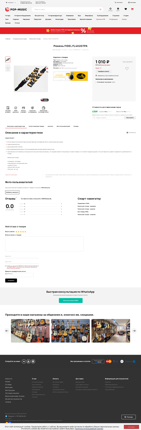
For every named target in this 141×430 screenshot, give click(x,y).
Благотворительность (38, 394)
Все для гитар (39, 15)
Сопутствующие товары (36, 126)
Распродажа (113, 19)
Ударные (16, 19)
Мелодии (8, 387)
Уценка (124, 19)
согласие (13, 266)
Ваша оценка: (10, 231)
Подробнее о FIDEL (83, 203)
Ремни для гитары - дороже (86, 209)
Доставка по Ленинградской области (87, 389)
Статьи (17, 23)
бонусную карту (105, 65)
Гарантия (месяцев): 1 (11, 175)
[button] (7, 331)
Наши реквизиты (110, 389)
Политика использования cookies (89, 429)
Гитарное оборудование (22, 15)
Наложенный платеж (58, 389)
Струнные (116, 15)
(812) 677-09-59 (40, 3)
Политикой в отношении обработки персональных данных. (22, 267)
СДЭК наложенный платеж (60, 392)
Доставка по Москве (82, 387)
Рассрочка (56, 384)
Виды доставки (80, 382)
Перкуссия (37, 19)
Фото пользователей (63, 126)
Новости (8, 379)
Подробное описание (70, 68)
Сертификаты (36, 389)
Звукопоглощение (86, 19)
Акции (7, 382)
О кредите (56, 387)
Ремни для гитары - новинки (87, 214)
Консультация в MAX (70, 300)
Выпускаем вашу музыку (15, 396)
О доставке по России (82, 384)
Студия (126, 15)
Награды (34, 392)
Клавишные (70, 15)
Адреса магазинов (37, 387)
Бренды (8, 23)
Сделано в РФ (100, 19)
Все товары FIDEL (83, 212)
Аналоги (50, 126)
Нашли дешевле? (128, 61)
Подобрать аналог (103, 71)
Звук (79, 15)
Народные (26, 19)
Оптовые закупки (12, 393)
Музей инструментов (13, 399)
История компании (37, 382)
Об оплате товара (58, 382)
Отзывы (76, 126)
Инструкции (10, 390)
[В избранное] (127, 71)
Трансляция (72, 19)
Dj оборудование (102, 15)
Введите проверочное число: (15, 271)
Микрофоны (89, 15)
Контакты (34, 397)
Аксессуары (59, 19)
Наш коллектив (36, 384)
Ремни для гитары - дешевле (87, 206)
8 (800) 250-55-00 (26, 3)
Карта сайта (8, 418)
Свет (7, 19)
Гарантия (107, 382)
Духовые (48, 19)
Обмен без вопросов (111, 384)
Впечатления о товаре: (13, 235)
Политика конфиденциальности (114, 387)
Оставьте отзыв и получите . (36, 199)
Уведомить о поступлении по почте (108, 75)
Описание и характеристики (16, 126)
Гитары (7, 15)
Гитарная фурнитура (55, 15)
